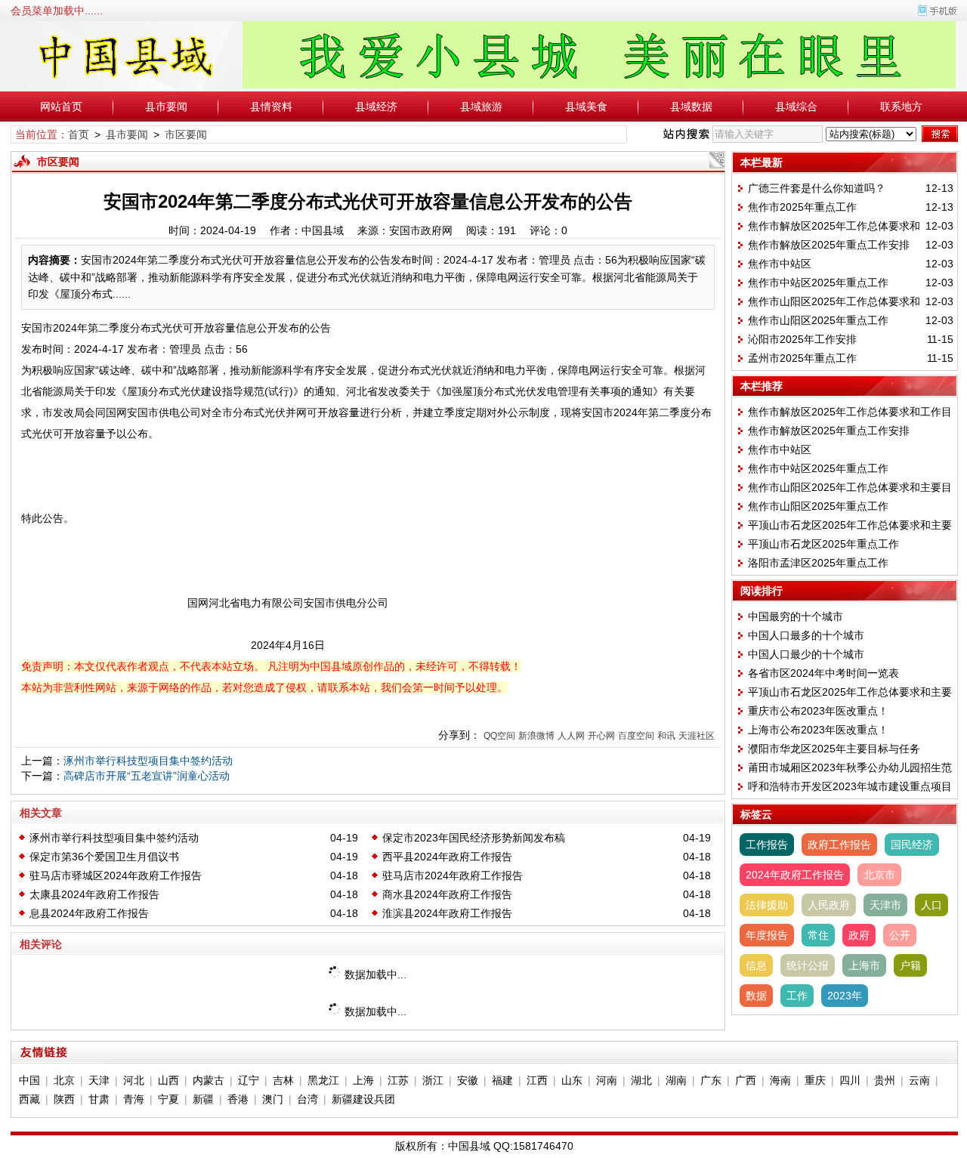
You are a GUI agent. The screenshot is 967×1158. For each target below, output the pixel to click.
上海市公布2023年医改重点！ (821, 730)
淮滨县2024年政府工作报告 (447, 913)
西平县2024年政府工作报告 (447, 857)
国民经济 (912, 844)
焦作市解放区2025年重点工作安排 (829, 245)
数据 (756, 996)
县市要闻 (166, 106)
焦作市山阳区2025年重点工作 (818, 320)
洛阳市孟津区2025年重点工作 (818, 563)
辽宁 (248, 1080)
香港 (238, 1099)
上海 (363, 1080)
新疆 (203, 1099)
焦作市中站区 (779, 264)
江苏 (398, 1080)
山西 (168, 1080)
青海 (133, 1099)
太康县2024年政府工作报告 (94, 894)
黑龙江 (323, 1080)
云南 (919, 1080)
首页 (78, 134)
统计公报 (807, 965)
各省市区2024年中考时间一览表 (823, 673)
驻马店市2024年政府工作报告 (452, 875)
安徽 (467, 1080)
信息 (756, 965)
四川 (849, 1080)
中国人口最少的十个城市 (806, 654)
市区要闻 (186, 134)
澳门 (272, 1099)
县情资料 (271, 106)
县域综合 (796, 106)
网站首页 (61, 106)
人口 (931, 905)
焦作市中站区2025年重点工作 (818, 282)
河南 (606, 1080)
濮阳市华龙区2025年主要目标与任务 (834, 749)
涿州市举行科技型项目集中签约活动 (148, 761)
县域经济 (376, 106)
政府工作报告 (839, 844)
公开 (899, 935)
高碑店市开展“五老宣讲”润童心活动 (146, 776)
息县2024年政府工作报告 (89, 913)
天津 (99, 1080)
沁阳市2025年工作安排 (802, 339)
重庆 (815, 1080)
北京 (64, 1080)
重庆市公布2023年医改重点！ (818, 711)
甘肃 (99, 1099)
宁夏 (168, 1099)
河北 (133, 1080)
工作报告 (767, 844)
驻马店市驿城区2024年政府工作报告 (115, 875)
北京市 (879, 875)
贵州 (884, 1080)
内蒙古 (208, 1080)
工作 (797, 996)
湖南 (676, 1080)
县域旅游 (481, 106)
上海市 (864, 965)
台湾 (307, 1099)
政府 (859, 935)
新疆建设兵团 (363, 1099)
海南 (780, 1080)
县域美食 (586, 106)
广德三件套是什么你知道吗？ (816, 188)
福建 (502, 1080)
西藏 (29, 1099)
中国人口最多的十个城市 (806, 635)
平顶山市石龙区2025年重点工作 (823, 544)
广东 (710, 1080)
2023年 (844, 996)
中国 (29, 1080)
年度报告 (767, 935)
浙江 (432, 1080)
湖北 (641, 1080)
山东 (571, 1080)
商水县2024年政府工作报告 (447, 894)
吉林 (283, 1080)
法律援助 (767, 905)
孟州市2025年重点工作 (802, 358)
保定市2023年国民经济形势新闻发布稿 (473, 838)
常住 (818, 935)
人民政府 (829, 905)
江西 (537, 1080)
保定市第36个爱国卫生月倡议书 (104, 857)
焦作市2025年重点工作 (802, 207)
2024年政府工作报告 (795, 875)
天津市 (885, 905)
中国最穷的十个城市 (795, 616)
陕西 (64, 1099)
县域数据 (691, 106)
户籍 (910, 965)
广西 (745, 1080)
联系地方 (901, 106)
